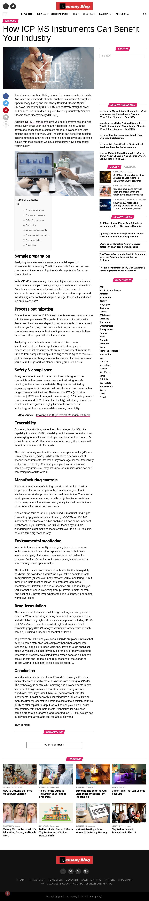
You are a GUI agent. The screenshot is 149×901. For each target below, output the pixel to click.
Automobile (105, 297)
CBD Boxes (105, 315)
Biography (105, 304)
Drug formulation (33, 240)
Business (41, 14)
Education (105, 322)
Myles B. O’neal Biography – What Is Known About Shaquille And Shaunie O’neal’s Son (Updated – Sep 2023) (123, 114)
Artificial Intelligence (110, 290)
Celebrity (104, 319)
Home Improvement (109, 351)
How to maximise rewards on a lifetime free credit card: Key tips (76, 884)
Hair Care (104, 344)
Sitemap (20, 880)
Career (103, 311)
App (102, 287)
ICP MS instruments (36, 121)
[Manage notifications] (7, 893)
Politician (104, 379)
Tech (75, 14)
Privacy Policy (37, 880)
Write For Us (122, 14)
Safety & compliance (35, 220)
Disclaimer (72, 880)
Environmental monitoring (37, 235)
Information (105, 354)
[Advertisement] (123, 80)
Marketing (105, 365)
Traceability (31, 225)
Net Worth (26, 14)
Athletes (104, 294)
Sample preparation (35, 210)
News (102, 376)
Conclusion (31, 245)
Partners (110, 880)
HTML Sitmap (125, 880)
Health (103, 347)
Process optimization (35, 215)
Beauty (103, 301)
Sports (103, 390)
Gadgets (104, 340)
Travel (103, 397)
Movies (103, 368)
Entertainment (59, 14)
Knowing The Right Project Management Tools (63, 415)
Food (102, 336)
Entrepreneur (106, 329)
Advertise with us (91, 880)
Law (101, 358)
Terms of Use (55, 880)
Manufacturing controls (36, 230)
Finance (104, 333)
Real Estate (104, 14)
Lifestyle (88, 14)
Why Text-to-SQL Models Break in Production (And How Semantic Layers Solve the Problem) (123, 257)
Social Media (106, 386)
